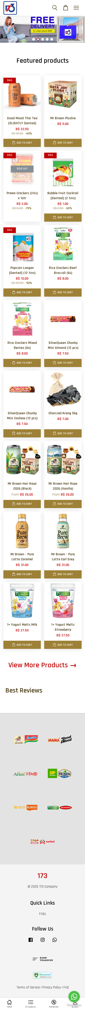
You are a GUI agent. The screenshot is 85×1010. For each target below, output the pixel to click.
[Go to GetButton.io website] (74, 1005)
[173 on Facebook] (30, 942)
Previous (10, 29)
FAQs (42, 914)
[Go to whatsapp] (74, 996)
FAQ (66, 987)
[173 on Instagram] (42, 942)
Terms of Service (28, 987)
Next (75, 29)
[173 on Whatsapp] (54, 942)
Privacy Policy (51, 987)
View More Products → (42, 665)
